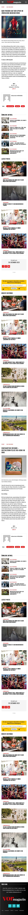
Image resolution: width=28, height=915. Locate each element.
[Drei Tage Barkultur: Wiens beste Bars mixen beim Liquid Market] (14, 168)
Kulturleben (10, 7)
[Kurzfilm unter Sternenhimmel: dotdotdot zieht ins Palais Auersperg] (5, 136)
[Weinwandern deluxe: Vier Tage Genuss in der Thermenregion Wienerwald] (14, 423)
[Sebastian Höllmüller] (6, 97)
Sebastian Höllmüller (17, 95)
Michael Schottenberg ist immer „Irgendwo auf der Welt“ (12, 228)
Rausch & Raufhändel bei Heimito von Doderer (18, 121)
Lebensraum (6, 384)
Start (2, 7)
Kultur (17, 106)
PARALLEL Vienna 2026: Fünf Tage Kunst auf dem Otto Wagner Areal (18, 129)
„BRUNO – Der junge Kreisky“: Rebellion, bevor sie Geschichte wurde (18, 144)
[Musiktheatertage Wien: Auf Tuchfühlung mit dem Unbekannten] (5, 151)
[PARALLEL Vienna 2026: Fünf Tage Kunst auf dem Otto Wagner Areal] (5, 128)
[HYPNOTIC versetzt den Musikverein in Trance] (14, 193)
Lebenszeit (6, 178)
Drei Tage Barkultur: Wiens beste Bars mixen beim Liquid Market (13, 180)
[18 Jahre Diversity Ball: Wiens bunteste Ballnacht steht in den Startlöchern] (14, 240)
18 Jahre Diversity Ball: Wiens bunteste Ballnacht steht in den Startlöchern (13, 252)
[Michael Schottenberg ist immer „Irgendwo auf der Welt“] (14, 217)
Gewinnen (5, 202)
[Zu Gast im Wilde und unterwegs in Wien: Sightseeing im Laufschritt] (14, 375)
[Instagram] (6, 266)
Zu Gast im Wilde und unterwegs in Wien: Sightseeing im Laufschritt (13, 386)
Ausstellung (10, 106)
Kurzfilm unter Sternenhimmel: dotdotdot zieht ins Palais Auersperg (18, 136)
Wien (23, 106)
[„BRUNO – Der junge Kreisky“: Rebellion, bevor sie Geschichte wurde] (5, 144)
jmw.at (14, 88)
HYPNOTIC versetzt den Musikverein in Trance (13, 204)
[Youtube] (9, 266)
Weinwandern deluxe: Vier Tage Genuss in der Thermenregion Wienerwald (14, 434)
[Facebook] (3, 266)
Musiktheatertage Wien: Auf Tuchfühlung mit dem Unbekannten (17, 152)
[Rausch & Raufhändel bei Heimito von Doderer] (5, 120)
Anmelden (14, 288)
